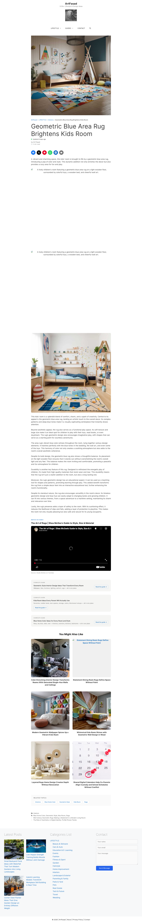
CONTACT (81, 28)
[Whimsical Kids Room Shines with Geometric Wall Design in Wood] (92, 710)
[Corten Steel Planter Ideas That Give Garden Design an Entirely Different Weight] (14, 886)
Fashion (56, 856)
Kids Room (77, 802)
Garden (56, 863)
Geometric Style (64, 802)
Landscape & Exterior (61, 875)
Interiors (50, 120)
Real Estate (57, 888)
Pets (54, 885)
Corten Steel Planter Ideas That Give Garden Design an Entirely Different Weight (12, 903)
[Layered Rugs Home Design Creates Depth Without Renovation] (50, 760)
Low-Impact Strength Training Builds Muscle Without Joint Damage (35, 857)
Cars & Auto (58, 847)
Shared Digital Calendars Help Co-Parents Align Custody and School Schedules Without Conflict (91, 784)
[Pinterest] (44, 152)
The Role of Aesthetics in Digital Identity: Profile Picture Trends (55, 820)
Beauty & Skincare (60, 844)
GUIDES (68, 28)
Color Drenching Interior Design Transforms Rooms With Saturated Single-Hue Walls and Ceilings (50, 682)
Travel (55, 894)
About (69, 920)
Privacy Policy (78, 920)
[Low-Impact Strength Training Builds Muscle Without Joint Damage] (36, 846)
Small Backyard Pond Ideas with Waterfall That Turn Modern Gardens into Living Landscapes (13, 866)
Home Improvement (61, 869)
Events (55, 853)
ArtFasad (71, 3)
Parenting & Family (60, 879)
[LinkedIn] (56, 152)
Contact (87, 920)
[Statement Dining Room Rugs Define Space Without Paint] (92, 658)
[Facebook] (33, 152)
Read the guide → (101, 587)
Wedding (56, 898)
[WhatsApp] (50, 152)
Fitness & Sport (59, 860)
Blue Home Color (50, 802)
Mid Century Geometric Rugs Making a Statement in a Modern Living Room (59, 818)
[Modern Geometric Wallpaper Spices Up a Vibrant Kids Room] (50, 710)
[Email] (61, 152)
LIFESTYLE (55, 28)
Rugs (86, 802)
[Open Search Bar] (90, 28)
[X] (39, 152)
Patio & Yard (58, 882)
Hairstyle (56, 866)
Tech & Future (58, 891)
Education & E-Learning (62, 850)
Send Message (104, 868)
